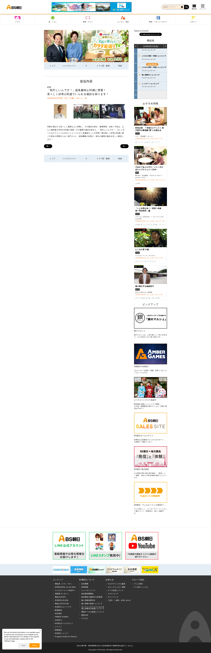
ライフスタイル (147, 224)
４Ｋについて (113, 594)
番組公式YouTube (62, 603)
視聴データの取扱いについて (92, 612)
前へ (48, 146)
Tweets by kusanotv (141, 30)
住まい (149, 142)
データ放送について (116, 590)
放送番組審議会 (87, 594)
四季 (158, 298)
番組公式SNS (60, 597)
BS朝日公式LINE (61, 600)
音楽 (120, 66)
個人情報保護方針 (88, 600)
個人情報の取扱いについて (91, 603)
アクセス (84, 618)
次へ (124, 146)
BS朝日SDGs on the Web (65, 587)
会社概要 (84, 584)
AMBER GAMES (62, 617)
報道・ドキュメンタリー (158, 22)
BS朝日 (14, 7)
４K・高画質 (141, 298)
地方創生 (58, 613)
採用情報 (84, 587)
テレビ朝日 (138, 584)
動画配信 (58, 610)
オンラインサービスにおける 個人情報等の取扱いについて (91, 607)
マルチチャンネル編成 (116, 584)
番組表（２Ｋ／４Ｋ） (64, 584)
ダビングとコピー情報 (116, 587)
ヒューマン (140, 142)
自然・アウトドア (160, 224)
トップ (52, 66)
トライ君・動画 (103, 66)
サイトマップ (113, 597)
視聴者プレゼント (62, 594)
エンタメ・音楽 (123, 22)
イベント (58, 627)
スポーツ (193, 22)
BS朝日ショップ (61, 633)
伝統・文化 (151, 298)
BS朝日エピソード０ (63, 607)
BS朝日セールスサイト (64, 623)
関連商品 (58, 630)
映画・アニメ (88, 22)
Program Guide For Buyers (66, 636)
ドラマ (17, 22)
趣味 (138, 183)
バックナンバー (69, 66)
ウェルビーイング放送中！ (65, 590)
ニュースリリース (88, 590)
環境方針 (84, 615)
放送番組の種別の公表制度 (91, 597)
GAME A (58, 620)
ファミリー (157, 142)
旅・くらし (53, 22)
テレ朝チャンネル (141, 587)
